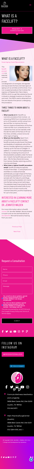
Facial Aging (6, 62)
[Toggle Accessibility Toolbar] (31, 460)
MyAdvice (23, 442)
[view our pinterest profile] (23, 331)
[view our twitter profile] (7, 331)
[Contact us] (31, 457)
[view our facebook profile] (3, 331)
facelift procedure (4, 71)
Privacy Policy (14, 311)
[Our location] (33, 457)
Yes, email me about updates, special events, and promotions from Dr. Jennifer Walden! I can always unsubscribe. (15, 298)
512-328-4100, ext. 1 (15, 430)
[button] (13, 354)
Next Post (17, 231)
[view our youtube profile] (15, 331)
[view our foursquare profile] (27, 331)
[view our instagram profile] (19, 331)
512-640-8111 (12, 408)
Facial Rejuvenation (17, 62)
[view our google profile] (11, 331)
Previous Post (17, 226)
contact (4, 211)
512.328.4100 (6, 215)
